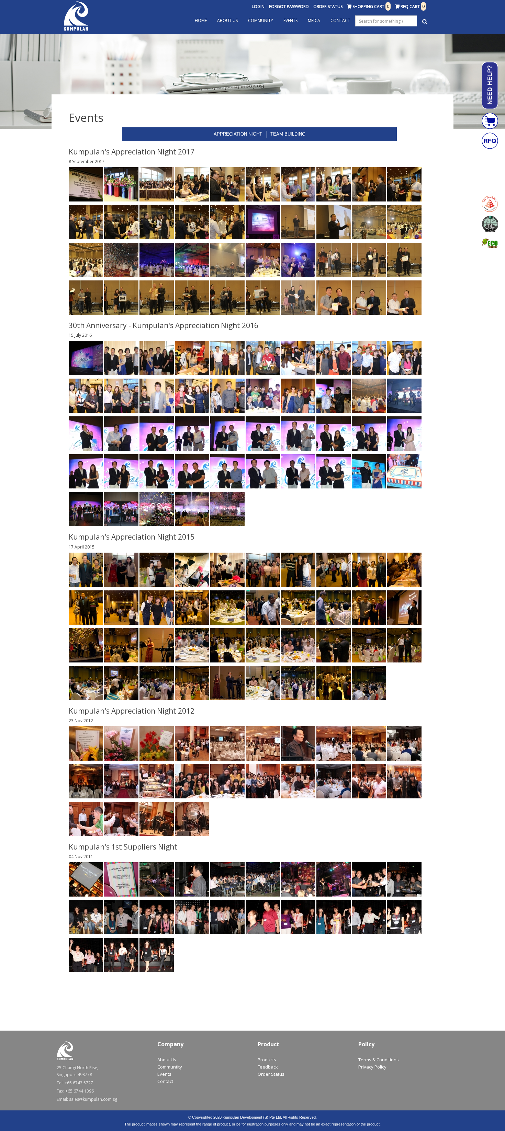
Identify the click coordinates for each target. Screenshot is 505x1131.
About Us (227, 20)
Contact (340, 20)
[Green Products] (490, 243)
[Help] (490, 85)
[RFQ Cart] (490, 140)
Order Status (328, 6)
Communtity (169, 1067)
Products (267, 1060)
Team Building (287, 134)
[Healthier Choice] (490, 204)
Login (258, 6)
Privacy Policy (372, 1067)
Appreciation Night (238, 134)
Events (290, 20)
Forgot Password (289, 6)
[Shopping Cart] (490, 121)
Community (260, 20)
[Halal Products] (490, 224)
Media (314, 20)
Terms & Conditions (378, 1060)
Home (201, 20)
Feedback (268, 1067)
